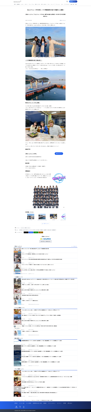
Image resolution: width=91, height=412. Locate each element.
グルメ (49, 4)
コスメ (62, 4)
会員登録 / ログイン (73, 1)
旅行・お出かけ (43, 4)
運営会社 (16, 403)
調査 (76, 4)
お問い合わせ (70, 403)
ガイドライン (59, 403)
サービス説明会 (28, 403)
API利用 (64, 403)
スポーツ (26, 4)
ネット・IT (52, 4)
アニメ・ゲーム (31, 4)
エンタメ (22, 4)
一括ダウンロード (46, 223)
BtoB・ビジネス (37, 4)
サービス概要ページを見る (83, 409)
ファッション (57, 4)
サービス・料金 (21, 403)
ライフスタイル (66, 4)
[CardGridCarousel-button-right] (66, 217)
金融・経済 (72, 4)
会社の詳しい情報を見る (45, 241)
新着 (15, 4)
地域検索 (18, 4)
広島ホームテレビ (63, 20)
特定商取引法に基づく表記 (37, 403)
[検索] (67, 1)
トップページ (17, 400)
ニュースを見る (73, 246)
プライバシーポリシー (51, 403)
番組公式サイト (59, 153)
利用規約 (44, 403)
